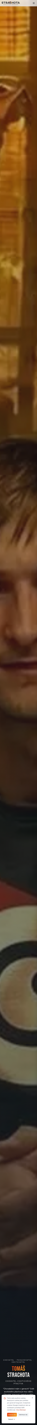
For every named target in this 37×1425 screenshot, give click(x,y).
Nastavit (10, 1419)
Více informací (21, 1410)
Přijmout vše (12, 1414)
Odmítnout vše (23, 1414)
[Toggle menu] (33, 3)
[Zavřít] (32, 1398)
